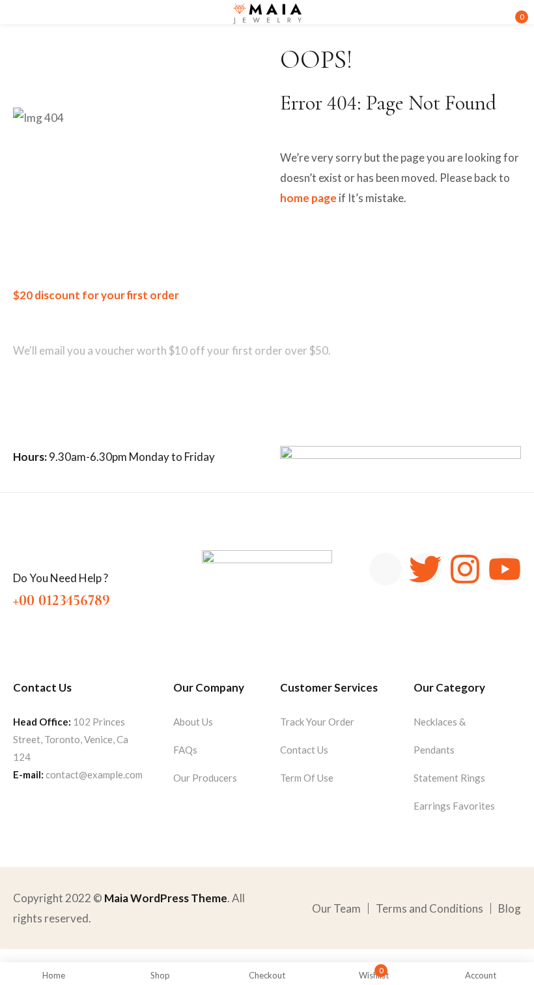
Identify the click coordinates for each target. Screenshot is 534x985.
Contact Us (304, 750)
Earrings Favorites (454, 806)
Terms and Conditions (429, 908)
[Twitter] (425, 569)
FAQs (185, 750)
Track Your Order (317, 722)
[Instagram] (465, 569)
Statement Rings (449, 778)
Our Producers (205, 778)
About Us (193, 722)
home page (308, 198)
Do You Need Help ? (60, 578)
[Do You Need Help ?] (22, 555)
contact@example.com (94, 774)
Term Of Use (306, 778)
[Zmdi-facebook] (385, 569)
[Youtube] (504, 569)
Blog (509, 908)
